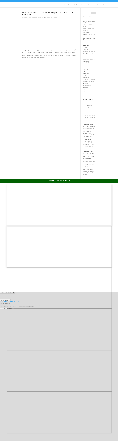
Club (84, 57)
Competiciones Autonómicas (89, 59)
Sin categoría (85, 87)
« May (84, 121)
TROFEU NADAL (86, 42)
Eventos (94, 4)
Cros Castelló (85, 69)
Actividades (81, 4)
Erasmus (85, 75)
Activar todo (3, 308)
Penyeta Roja (85, 83)
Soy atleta (73, 4)
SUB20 (84, 91)
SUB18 (84, 89)
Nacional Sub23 (86, 32)
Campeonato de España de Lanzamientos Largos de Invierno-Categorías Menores (89, 53)
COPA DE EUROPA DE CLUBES (89, 19)
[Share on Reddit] (31, 59)
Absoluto (85, 47)
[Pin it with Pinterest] (34, 59)
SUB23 (84, 94)
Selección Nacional (87, 85)
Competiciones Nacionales (51, 17)
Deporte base (86, 73)
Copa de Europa (86, 67)
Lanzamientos (86, 77)
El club (66, 4)
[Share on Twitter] (27, 59)
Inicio (61, 4)
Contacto (111, 4)
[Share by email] (41, 59)
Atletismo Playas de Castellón (30, 17)
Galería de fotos (103, 4)
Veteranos (85, 96)
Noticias (89, 4)
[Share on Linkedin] (38, 59)
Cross (84, 71)
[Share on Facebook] (23, 59)
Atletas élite (85, 49)
